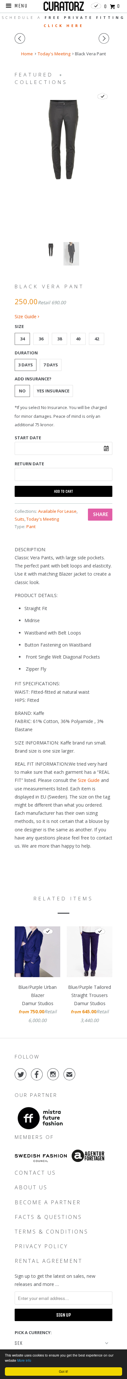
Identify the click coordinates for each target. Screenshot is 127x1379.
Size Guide (26, 316)
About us (31, 1187)
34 (22, 339)
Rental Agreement (48, 1260)
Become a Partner (48, 1202)
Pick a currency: (33, 1332)
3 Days (25, 365)
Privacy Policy (41, 1246)
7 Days (50, 365)
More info (24, 1360)
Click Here (64, 25)
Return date (29, 464)
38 (59, 339)
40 (78, 339)
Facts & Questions (48, 1217)
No (22, 391)
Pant (30, 526)
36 (41, 339)
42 (96, 339)
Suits (19, 519)
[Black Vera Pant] (63, 139)
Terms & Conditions (51, 1231)
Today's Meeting (42, 519)
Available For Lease (57, 511)
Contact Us (35, 1172)
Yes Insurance (53, 391)
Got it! (63, 1371)
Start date (28, 438)
